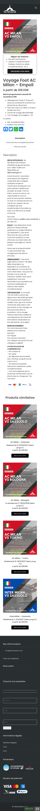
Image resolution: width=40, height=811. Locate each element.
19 (37, 808)
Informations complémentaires (20, 142)
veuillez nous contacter (29, 219)
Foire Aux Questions (11, 658)
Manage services (29, 808)
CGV (5, 751)
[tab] (20, 138)
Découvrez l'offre (20, 456)
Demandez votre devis (20, 71)
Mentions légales (10, 742)
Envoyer (7, 728)
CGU (5, 747)
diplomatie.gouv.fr (14, 172)
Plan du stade (20, 147)
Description (20, 138)
